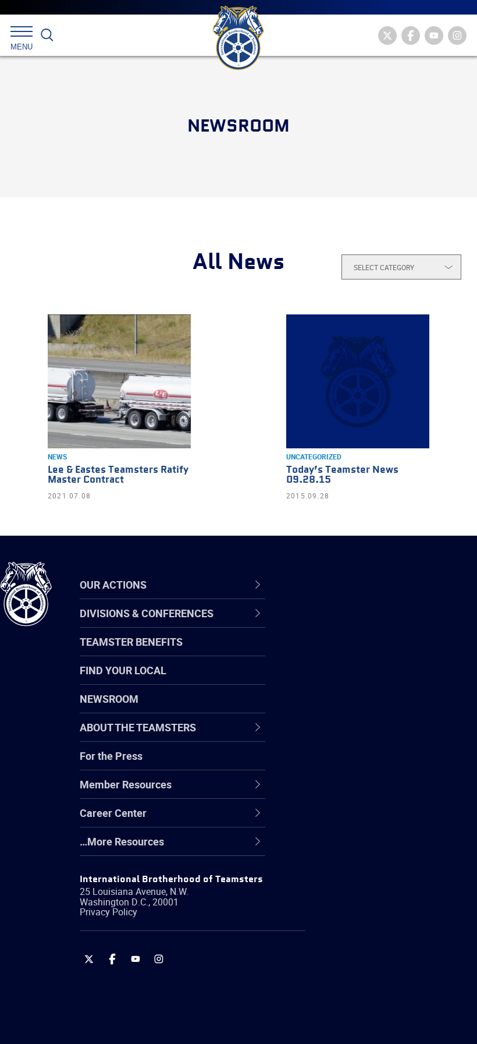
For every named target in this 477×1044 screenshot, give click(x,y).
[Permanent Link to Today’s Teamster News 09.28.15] (357, 381)
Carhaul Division (343, 736)
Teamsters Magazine (355, 652)
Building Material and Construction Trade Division (369, 708)
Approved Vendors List (358, 736)
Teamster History (346, 680)
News (57, 456)
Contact (324, 624)
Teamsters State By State (365, 624)
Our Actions (339, 584)
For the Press (111, 756)
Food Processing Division (363, 820)
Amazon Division (344, 652)
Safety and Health (347, 680)
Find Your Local (123, 670)
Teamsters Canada (350, 708)
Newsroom (109, 699)
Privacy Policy (108, 911)
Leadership (332, 652)
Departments (336, 708)
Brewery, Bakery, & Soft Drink (373, 680)
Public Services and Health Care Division (379, 1015)
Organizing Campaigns (358, 624)
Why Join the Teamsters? (365, 624)
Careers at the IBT (348, 652)
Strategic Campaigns (354, 652)
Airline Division (339, 624)
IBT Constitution (343, 736)
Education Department (358, 652)
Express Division (343, 792)
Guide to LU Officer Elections (371, 764)
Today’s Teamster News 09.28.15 (342, 475)
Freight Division (341, 848)
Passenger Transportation (366, 988)
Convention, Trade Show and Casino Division (372, 764)
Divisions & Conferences (373, 584)
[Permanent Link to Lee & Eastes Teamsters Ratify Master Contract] (119, 381)
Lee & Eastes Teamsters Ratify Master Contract (118, 475)
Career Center (346, 584)
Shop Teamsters (344, 680)
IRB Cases (329, 764)
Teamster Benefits (131, 642)
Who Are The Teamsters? (365, 624)
